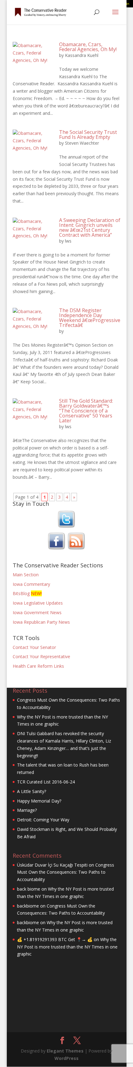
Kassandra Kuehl (81, 55)
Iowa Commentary (31, 584)
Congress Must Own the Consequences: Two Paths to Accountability (65, 872)
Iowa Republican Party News (41, 622)
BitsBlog (21, 593)
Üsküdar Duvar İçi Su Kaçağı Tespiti (52, 865)
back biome (28, 889)
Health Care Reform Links (38, 666)
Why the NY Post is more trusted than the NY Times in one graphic (67, 946)
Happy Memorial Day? (39, 801)
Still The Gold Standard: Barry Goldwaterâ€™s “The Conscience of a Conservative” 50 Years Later (86, 410)
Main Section (26, 575)
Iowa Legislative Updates (38, 603)
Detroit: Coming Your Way (43, 820)
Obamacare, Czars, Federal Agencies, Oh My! (88, 47)
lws (68, 241)
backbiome (28, 906)
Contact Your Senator (34, 647)
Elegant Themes (65, 1051)
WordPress (66, 1058)
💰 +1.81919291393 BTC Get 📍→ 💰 (54, 939)
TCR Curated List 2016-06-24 (46, 782)
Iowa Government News (37, 612)
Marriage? (27, 810)
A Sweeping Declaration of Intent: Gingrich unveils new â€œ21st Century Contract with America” (89, 227)
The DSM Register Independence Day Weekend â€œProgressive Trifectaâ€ (89, 317)
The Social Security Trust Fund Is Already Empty (88, 134)
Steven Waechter (82, 143)
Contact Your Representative (41, 656)
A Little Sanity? (31, 791)
